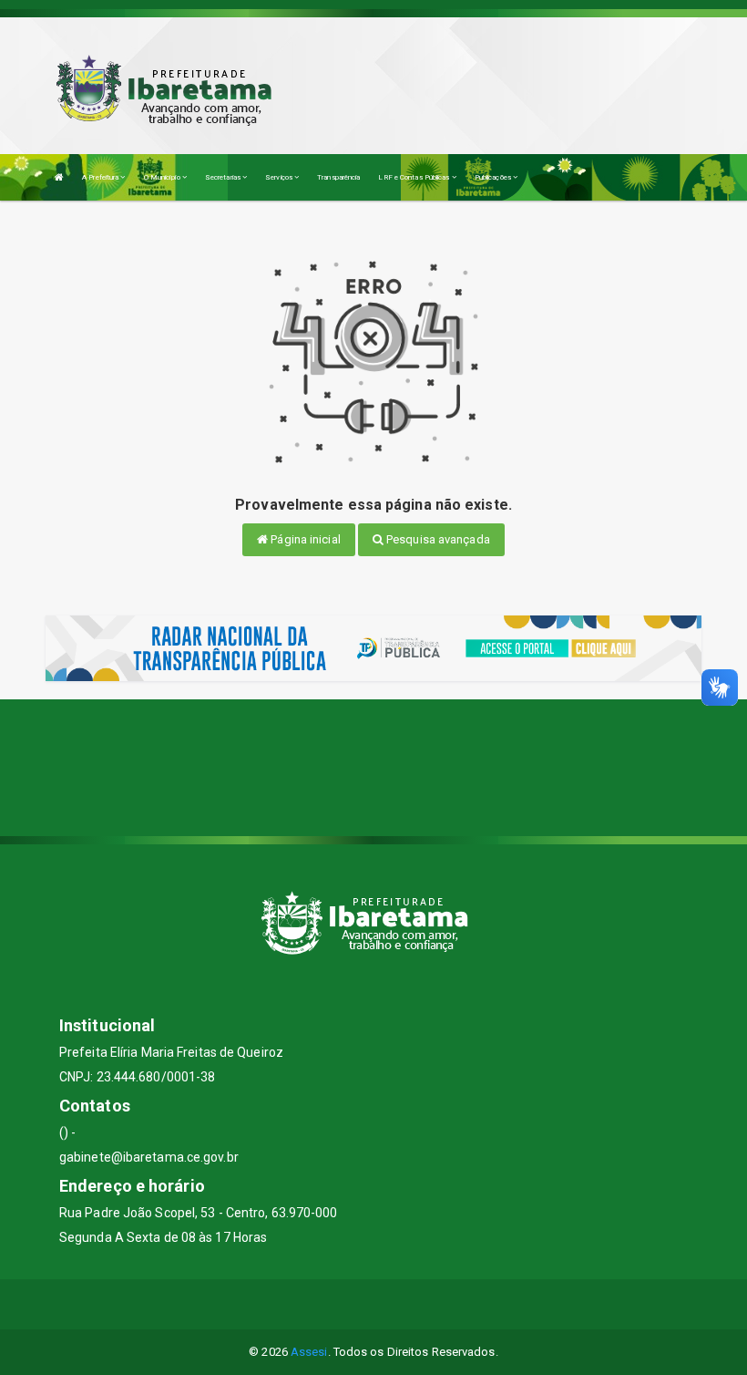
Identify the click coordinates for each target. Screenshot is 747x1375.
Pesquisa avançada (437, 539)
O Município (163, 177)
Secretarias (223, 177)
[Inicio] (59, 177)
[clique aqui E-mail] (330, 1304)
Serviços (279, 177)
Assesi (309, 1352)
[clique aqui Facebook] (374, 1304)
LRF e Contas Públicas (414, 177)
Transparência (338, 177)
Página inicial (304, 539)
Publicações (494, 177)
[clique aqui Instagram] (418, 1304)
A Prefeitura (101, 177)
